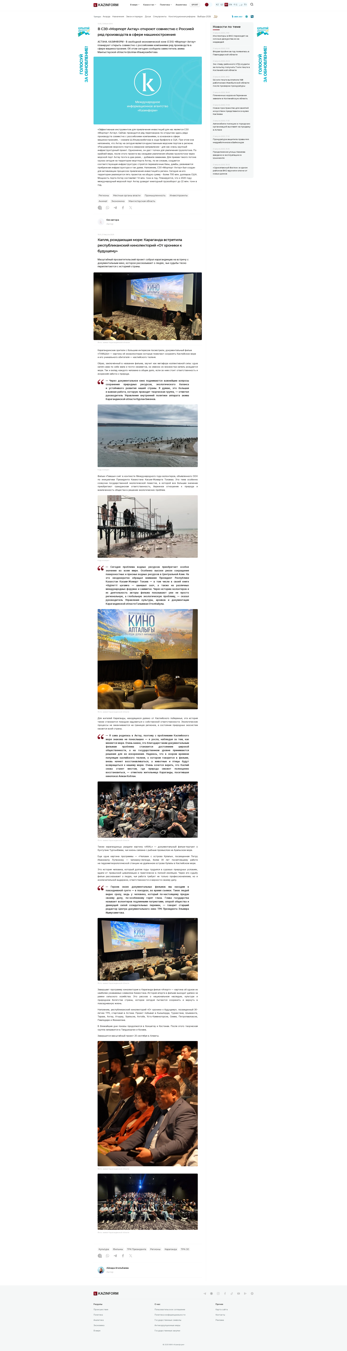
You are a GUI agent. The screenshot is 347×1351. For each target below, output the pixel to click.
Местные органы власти (127, 195)
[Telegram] (115, 208)
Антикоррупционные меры (167, 1325)
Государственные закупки (167, 1330)
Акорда (106, 16)
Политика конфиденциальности (170, 1314)
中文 (236, 4)
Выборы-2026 (204, 16)
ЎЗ (245, 4)
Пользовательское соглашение (170, 1309)
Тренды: (97, 16)
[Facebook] (123, 208)
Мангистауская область (142, 201)
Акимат (103, 201)
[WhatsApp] (107, 208)
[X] (130, 208)
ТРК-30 (185, 1249)
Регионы (104, 195)
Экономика (117, 201)
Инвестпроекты (179, 195)
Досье (148, 16)
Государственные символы (168, 1320)
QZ (221, 4)
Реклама (220, 1320)
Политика (98, 1314)
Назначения (118, 16)
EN (230, 4)
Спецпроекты (159, 16)
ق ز (240, 4)
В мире (97, 1330)
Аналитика (181, 5)
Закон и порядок (134, 16)
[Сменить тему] (208, 4)
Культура (104, 1249)
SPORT (195, 4)
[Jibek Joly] (238, 16)
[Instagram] (100, 208)
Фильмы (118, 1249)
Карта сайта (222, 1309)
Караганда (171, 1249)
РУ (226, 4)
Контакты (220, 1314)
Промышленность (155, 195)
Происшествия (101, 1309)
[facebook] (225, 1293)
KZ (217, 4)
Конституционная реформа (181, 16)
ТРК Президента (136, 1249)
